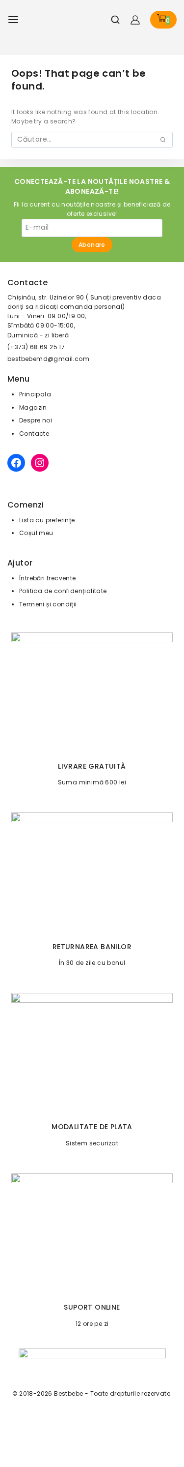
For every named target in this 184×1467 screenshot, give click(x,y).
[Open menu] (13, 20)
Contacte (34, 433)
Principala (35, 394)
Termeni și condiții (48, 604)
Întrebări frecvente (47, 578)
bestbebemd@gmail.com (48, 359)
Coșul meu (36, 533)
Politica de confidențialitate (63, 591)
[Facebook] (16, 463)
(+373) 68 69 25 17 (36, 347)
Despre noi (35, 420)
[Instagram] (40, 463)
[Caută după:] (92, 139)
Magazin (33, 407)
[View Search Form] (111, 20)
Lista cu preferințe (47, 520)
